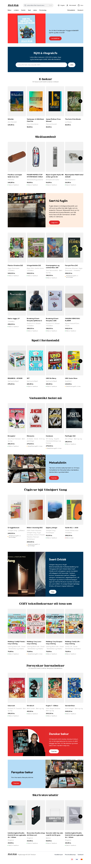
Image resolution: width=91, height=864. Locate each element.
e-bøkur (16, 10)
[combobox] (37, 5)
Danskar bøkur (59, 734)
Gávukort (80, 10)
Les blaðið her (55, 38)
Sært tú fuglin (58, 200)
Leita (71, 65)
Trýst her (54, 478)
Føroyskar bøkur (22, 772)
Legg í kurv (54, 222)
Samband (80, 854)
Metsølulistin (71, 10)
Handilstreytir (58, 854)
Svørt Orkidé (57, 559)
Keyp (52, 592)
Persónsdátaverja (70, 854)
